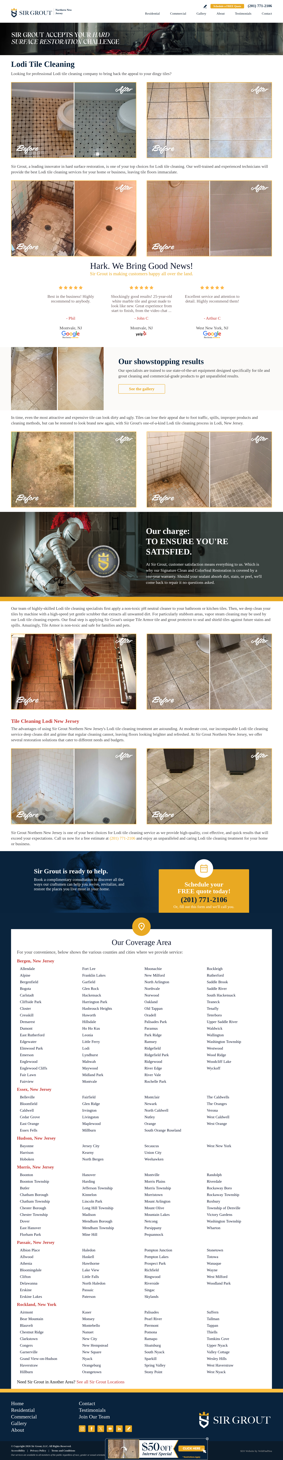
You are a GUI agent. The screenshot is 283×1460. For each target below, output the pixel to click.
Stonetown (215, 1250)
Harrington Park (94, 1002)
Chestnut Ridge (32, 1332)
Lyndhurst (90, 1055)
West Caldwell (218, 1117)
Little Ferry (91, 1042)
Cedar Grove (30, 1117)
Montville (151, 1175)
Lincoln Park (92, 1201)
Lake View (90, 1270)
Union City (153, 1152)
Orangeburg (91, 1365)
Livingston (90, 1117)
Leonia (87, 1035)
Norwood (151, 995)
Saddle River (217, 988)
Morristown (153, 1195)
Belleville (27, 1097)
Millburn (89, 1130)
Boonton (26, 1175)
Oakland (151, 1002)
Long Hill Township (97, 1208)
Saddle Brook (217, 982)
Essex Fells (28, 1130)
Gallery (201, 13)
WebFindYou (265, 1451)
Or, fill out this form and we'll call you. (203, 907)
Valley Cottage (218, 1352)
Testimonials (243, 13)
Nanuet (87, 1332)
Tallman (213, 1319)
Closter (25, 1008)
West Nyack (216, 1372)
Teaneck (213, 1002)
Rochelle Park (155, 1081)
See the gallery (141, 389)
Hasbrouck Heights (97, 1008)
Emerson (27, 1055)
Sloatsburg (152, 1345)
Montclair (152, 1097)
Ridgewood (153, 1061)
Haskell (88, 1257)
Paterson (89, 1296)
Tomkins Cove (218, 1339)
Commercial (178, 13)
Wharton (213, 1228)
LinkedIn (119, 1428)
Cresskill (26, 1015)
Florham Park (30, 1234)
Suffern (212, 1312)
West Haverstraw (220, 1365)
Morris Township (157, 1188)
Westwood (215, 1048)
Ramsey (150, 1042)
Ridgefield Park (156, 1055)
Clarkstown (29, 1339)
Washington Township (224, 1042)
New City (89, 1339)
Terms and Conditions (63, 1450)
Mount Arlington (157, 1201)
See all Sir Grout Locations (100, 1381)
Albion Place (30, 1250)
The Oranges (217, 1104)
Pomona (150, 1332)
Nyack (87, 1359)
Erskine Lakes (31, 1296)
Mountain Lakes (157, 1214)
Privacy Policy (38, 1450)
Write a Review (205, 6)
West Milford (217, 1277)
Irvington (89, 1110)
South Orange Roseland (162, 1130)
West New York (219, 1146)
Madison (89, 1214)
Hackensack (91, 995)
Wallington (215, 1035)
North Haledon (93, 1283)
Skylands (151, 1296)
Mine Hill (89, 1234)
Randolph (214, 1175)
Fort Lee (89, 969)
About (221, 13)
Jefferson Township (97, 1188)
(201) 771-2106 (260, 6)
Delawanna (28, 1283)
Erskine (26, 1290)
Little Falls (90, 1277)
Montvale (89, 1081)
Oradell (150, 1015)
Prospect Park (155, 1263)
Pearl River (153, 1319)
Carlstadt (27, 995)
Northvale (152, 988)
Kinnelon (89, 1195)
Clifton (25, 1277)
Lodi (85, 1048)
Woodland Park (219, 1283)
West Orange (217, 1124)
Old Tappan (153, 1008)
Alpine (25, 975)
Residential (152, 13)
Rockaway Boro (219, 1188)
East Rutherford (32, 1035)
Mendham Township (98, 1228)
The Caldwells (218, 1097)
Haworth (89, 1015)
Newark (150, 1104)
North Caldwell (156, 1110)
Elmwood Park (31, 1048)
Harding (88, 1181)
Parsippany (153, 1228)
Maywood (90, 1068)
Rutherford (215, 975)
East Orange (29, 1124)
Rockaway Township (223, 1195)
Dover (25, 1221)
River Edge (153, 1068)
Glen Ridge (91, 1104)
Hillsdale (89, 1022)
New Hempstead (95, 1345)
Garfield (88, 982)
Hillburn (26, 1372)
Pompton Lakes (156, 1257)
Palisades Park (155, 1022)
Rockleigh (215, 969)
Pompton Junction (158, 1250)
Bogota (25, 988)
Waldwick (214, 1028)
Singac (149, 1290)
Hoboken (27, 1159)
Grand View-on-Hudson (38, 1359)
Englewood (28, 1061)
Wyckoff (213, 1068)
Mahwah (89, 1061)
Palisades (151, 1312)
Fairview (27, 1081)
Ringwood (152, 1277)
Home (17, 1403)
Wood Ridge (216, 1055)
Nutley (149, 1117)
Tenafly (213, 1008)
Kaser (86, 1312)
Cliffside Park (30, 1002)
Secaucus (151, 1146)
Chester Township (34, 1214)
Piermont (151, 1325)
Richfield (151, 1270)
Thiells (212, 1332)
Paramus (151, 1028)
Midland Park (92, 1075)
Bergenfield (29, 982)
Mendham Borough (97, 1221)
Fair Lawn (28, 1075)
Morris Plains (154, 1181)
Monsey (88, 1319)
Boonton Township (34, 1181)
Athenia (26, 1263)
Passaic (88, 1290)
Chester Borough (33, 1208)
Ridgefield (152, 1048)
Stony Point (153, 1372)
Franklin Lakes (94, 975)
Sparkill (150, 1359)
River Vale (152, 1075)
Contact (267, 13)
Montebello (91, 1325)
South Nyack (154, 1352)
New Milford (154, 975)
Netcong (151, 1221)
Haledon (88, 1250)
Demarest (27, 1022)
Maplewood (91, 1124)
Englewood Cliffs (33, 1068)
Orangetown (91, 1372)
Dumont (26, 1028)
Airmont (26, 1312)
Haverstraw (29, 1365)
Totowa (212, 1257)
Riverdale (214, 1181)
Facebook (91, 1428)
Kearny (88, 1152)
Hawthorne (90, 1263)
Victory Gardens (219, 1214)
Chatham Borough (34, 1195)
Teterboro (214, 1015)
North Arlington (156, 982)
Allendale (27, 969)
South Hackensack (221, 995)
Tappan (212, 1325)
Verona (212, 1110)
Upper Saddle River (222, 1022)
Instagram (82, 1428)
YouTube (110, 1428)
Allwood (26, 1257)
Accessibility (18, 1450)
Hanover (89, 1175)
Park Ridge (153, 1035)
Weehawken (153, 1159)
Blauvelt (26, 1325)
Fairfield (89, 1097)
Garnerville (29, 1352)
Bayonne (27, 1146)
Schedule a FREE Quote (227, 6)
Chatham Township (35, 1201)
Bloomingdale (31, 1270)
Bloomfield (28, 1104)
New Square (91, 1352)
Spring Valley (155, 1365)
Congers (26, 1345)
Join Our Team (94, 1417)
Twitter (100, 1428)
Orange (150, 1124)
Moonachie (153, 969)
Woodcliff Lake (219, 1061)
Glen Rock (90, 988)
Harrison (26, 1152)
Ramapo (150, 1339)
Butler (24, 1188)
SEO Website (247, 1451)
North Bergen (92, 1159)
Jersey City (90, 1146)
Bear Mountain (31, 1319)
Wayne (212, 1270)
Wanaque (214, 1263)
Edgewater (28, 1042)
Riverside (151, 1283)
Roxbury (213, 1201)
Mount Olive (154, 1208)
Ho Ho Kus (91, 1028)
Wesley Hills (217, 1359)
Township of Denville (223, 1208)
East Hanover (30, 1228)
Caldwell (27, 1110)
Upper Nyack (217, 1345)
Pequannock (153, 1234)
